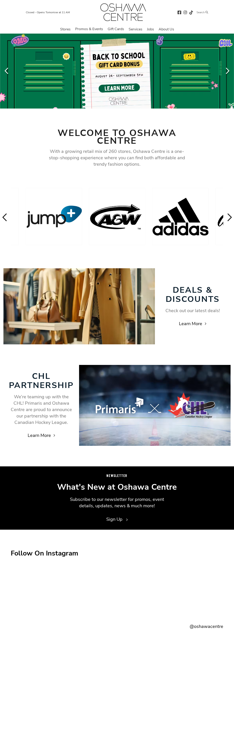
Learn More (190, 324)
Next (227, 70)
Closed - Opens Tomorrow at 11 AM (48, 12)
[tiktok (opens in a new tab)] (191, 12)
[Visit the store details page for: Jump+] (54, 216)
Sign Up (115, 519)
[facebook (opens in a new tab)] (179, 12)
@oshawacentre (206, 626)
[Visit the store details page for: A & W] (117, 216)
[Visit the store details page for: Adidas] (180, 216)
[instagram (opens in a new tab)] (185, 12)
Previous (6, 70)
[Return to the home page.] (123, 12)
